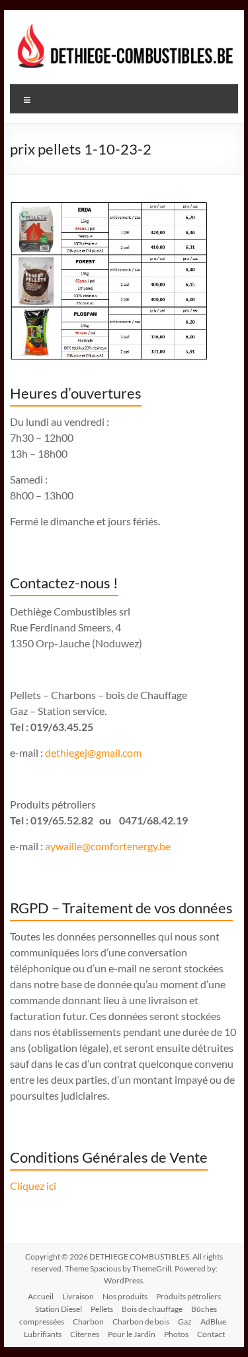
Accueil (41, 1296)
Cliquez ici (33, 1185)
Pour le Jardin (131, 1334)
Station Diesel (58, 1309)
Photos (176, 1334)
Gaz (185, 1321)
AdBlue (213, 1321)
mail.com (121, 752)
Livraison (78, 1296)
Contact (211, 1334)
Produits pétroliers (188, 1296)
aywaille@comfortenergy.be (108, 846)
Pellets (102, 1309)
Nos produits (125, 1296)
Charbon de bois (140, 1321)
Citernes (84, 1334)
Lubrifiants (43, 1334)
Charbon (88, 1321)
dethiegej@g (73, 752)
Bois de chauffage (152, 1309)
